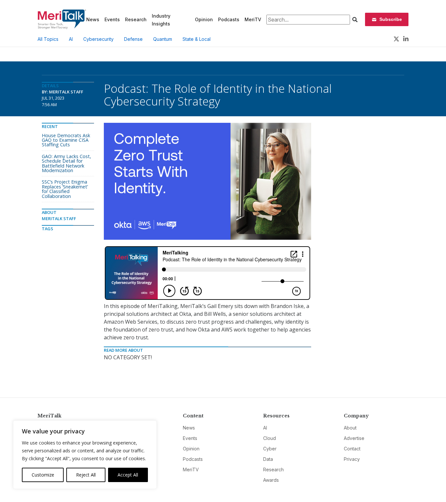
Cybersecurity (98, 39)
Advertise (354, 438)
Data (268, 459)
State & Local (197, 39)
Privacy (352, 459)
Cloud (269, 438)
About (350, 427)
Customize (43, 475)
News (92, 19)
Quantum (162, 39)
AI (71, 39)
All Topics (48, 39)
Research (136, 19)
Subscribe (390, 19)
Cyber (270, 448)
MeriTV (253, 19)
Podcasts (228, 19)
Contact (352, 448)
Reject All (86, 475)
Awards (271, 480)
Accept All (128, 475)
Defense (133, 39)
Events (112, 19)
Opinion (204, 19)
